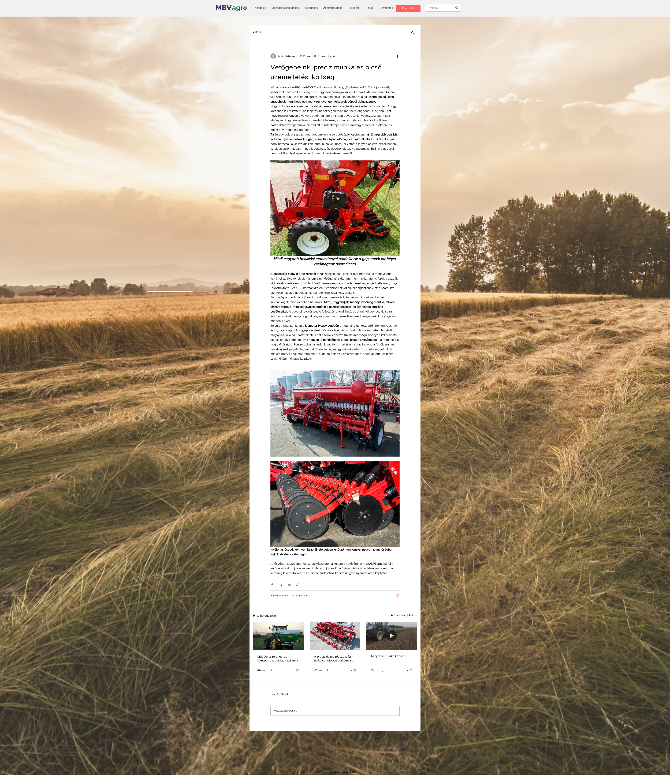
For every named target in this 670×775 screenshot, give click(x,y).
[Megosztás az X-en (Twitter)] (280, 584)
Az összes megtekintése (403, 615)
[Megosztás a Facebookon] (272, 584)
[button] (412, 32)
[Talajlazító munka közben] (391, 636)
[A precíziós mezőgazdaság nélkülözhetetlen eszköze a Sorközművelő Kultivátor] (335, 636)
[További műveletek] (397, 56)
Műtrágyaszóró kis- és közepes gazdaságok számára (277, 658)
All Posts (257, 32)
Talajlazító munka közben (388, 656)
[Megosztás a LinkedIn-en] (289, 584)
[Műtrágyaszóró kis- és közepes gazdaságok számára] (278, 636)
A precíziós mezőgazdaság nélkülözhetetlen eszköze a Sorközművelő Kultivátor (332, 658)
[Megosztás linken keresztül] (297, 584)
